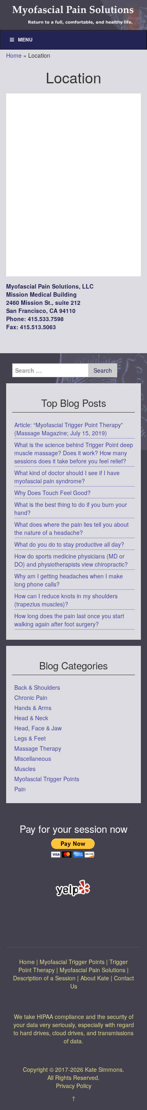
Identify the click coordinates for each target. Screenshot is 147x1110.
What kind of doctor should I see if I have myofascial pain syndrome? (67, 477)
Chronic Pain (30, 697)
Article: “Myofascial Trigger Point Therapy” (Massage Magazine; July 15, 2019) (68, 429)
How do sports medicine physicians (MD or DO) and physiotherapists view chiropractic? (71, 560)
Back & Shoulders (37, 687)
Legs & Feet (30, 738)
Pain (20, 789)
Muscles (25, 769)
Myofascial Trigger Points (46, 779)
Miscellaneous (32, 758)
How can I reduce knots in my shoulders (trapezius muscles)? (66, 600)
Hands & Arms (32, 708)
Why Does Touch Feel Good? (52, 493)
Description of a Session (44, 978)
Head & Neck (31, 718)
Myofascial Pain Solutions (92, 970)
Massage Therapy (37, 748)
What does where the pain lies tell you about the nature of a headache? (71, 528)
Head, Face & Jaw (38, 728)
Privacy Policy (73, 1086)
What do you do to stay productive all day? (69, 544)
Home (14, 55)
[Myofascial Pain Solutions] (73, 14)
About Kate (94, 978)
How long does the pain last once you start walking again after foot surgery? (69, 620)
